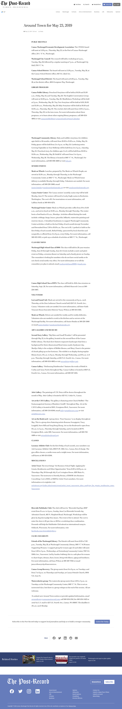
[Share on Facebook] (54, 638)
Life (103, 12)
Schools (74, 12)
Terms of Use (72, 706)
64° (5, 12)
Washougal (65, 12)
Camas (58, 12)
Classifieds (76, 696)
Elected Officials (77, 698)
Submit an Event (98, 694)
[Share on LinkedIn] (65, 638)
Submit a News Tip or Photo (101, 692)
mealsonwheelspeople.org (79, 187)
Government (53, 690)
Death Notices (77, 694)
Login (117, 4)
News (41, 31)
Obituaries (110, 12)
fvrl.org (68, 161)
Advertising (96, 696)
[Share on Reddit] (70, 638)
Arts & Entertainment (85, 12)
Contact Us (96, 690)
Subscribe (108, 4)
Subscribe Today (102, 622)
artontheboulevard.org (50, 435)
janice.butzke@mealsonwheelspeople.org (47, 187)
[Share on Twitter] (59, 638)
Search (87, 4)
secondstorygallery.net (69, 361)
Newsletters (97, 4)
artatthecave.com (38, 414)
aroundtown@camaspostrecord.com (45, 599)
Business (96, 12)
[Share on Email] (76, 638)
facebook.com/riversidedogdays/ (43, 531)
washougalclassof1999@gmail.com (72, 264)
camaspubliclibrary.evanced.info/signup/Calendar (60, 118)
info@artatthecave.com (69, 410)
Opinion (118, 12)
